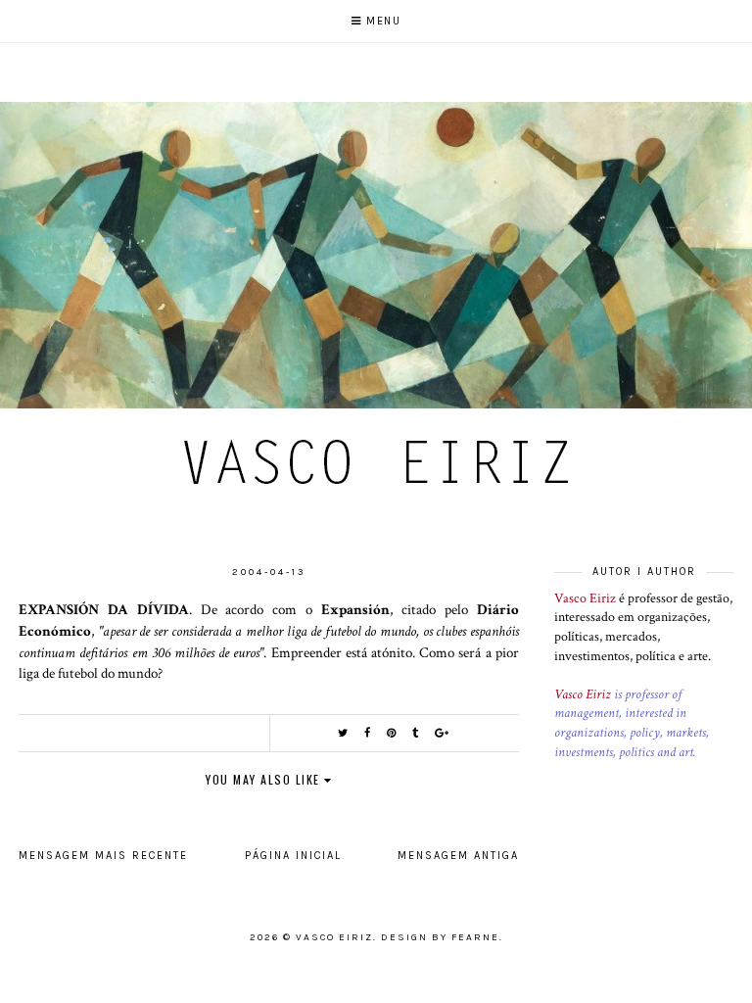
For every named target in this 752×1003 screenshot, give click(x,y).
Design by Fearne (440, 937)
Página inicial (293, 855)
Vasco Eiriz (585, 598)
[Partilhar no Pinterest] (392, 733)
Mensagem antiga (458, 855)
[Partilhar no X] (344, 733)
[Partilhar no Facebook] (368, 733)
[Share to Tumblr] (416, 733)
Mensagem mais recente (103, 855)
